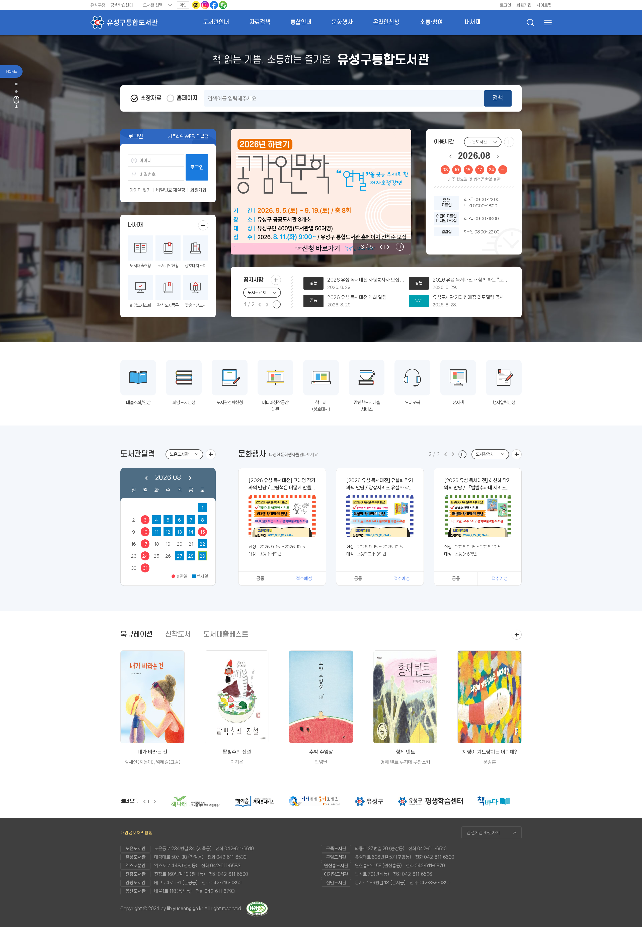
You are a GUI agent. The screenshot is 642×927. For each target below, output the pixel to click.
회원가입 (198, 190)
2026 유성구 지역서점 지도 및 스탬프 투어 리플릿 (365, 297)
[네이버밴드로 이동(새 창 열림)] (223, 5)
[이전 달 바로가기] (450, 156)
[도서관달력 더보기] (211, 454)
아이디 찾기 (140, 190)
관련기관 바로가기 (483, 832)
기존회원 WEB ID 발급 (188, 136)
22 (202, 544)
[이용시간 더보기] (509, 142)
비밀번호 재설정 (170, 190)
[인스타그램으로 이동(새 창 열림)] (205, 5)
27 (179, 556)
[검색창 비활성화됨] (530, 23)
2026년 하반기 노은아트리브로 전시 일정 (471, 280)
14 (190, 532)
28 (191, 556)
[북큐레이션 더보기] (517, 635)
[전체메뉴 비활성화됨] (547, 23)
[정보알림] (19, 84)
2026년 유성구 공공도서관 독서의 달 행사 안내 (365, 280)
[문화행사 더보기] (517, 454)
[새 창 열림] (321, 192)
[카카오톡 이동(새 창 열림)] (196, 5)
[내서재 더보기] (203, 225)
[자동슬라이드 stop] (400, 247)
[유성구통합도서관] (123, 22)
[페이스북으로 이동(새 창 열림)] (214, 5)
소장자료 (151, 98)
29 (202, 556)
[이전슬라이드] (380, 246)
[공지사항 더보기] (276, 280)
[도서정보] (19, 91)
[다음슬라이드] (388, 246)
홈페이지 (187, 98)
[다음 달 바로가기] (498, 156)
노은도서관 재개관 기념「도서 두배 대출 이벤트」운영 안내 (471, 297)
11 (156, 532)
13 (179, 532)
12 (168, 532)
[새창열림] (184, 801)
